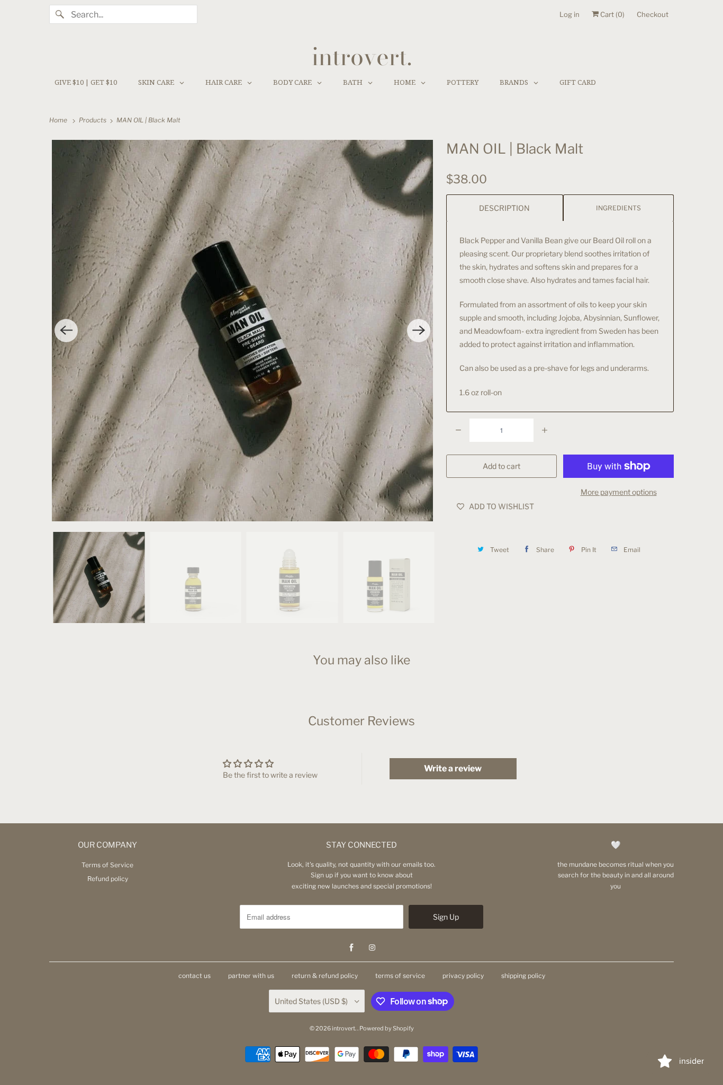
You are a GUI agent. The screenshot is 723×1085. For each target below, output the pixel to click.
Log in (569, 14)
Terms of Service (107, 865)
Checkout (652, 14)
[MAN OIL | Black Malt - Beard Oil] (242, 330)
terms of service (400, 976)
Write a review (453, 768)
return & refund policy (325, 976)
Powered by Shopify (386, 1028)
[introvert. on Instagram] (372, 948)
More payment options (619, 491)
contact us (194, 976)
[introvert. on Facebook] (351, 948)
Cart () (612, 14)
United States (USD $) (312, 1001)
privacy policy (463, 976)
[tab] (504, 207)
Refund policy (107, 879)
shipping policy (523, 976)
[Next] (418, 330)
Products (93, 120)
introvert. (344, 1028)
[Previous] (66, 330)
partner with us (251, 976)
